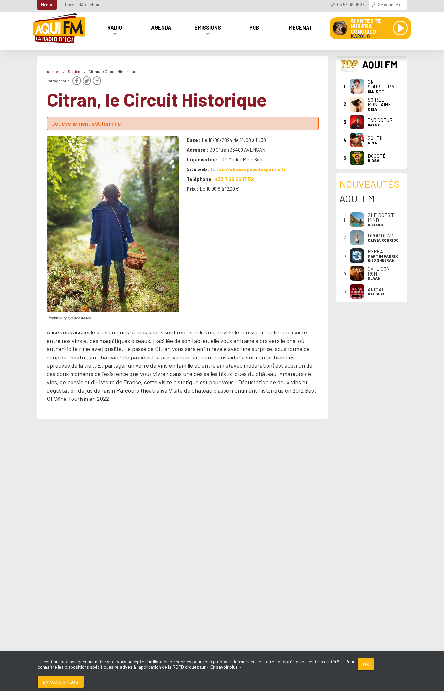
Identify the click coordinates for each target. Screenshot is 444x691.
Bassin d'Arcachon (82, 4)
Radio (114, 27)
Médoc (47, 4)
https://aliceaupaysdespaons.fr (248, 169)
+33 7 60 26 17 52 (234, 179)
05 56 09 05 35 (351, 4)
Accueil (53, 71)
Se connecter (390, 4)
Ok (366, 664)
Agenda (161, 27)
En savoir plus (60, 681)
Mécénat (301, 27)
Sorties (74, 71)
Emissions (207, 27)
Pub (254, 27)
